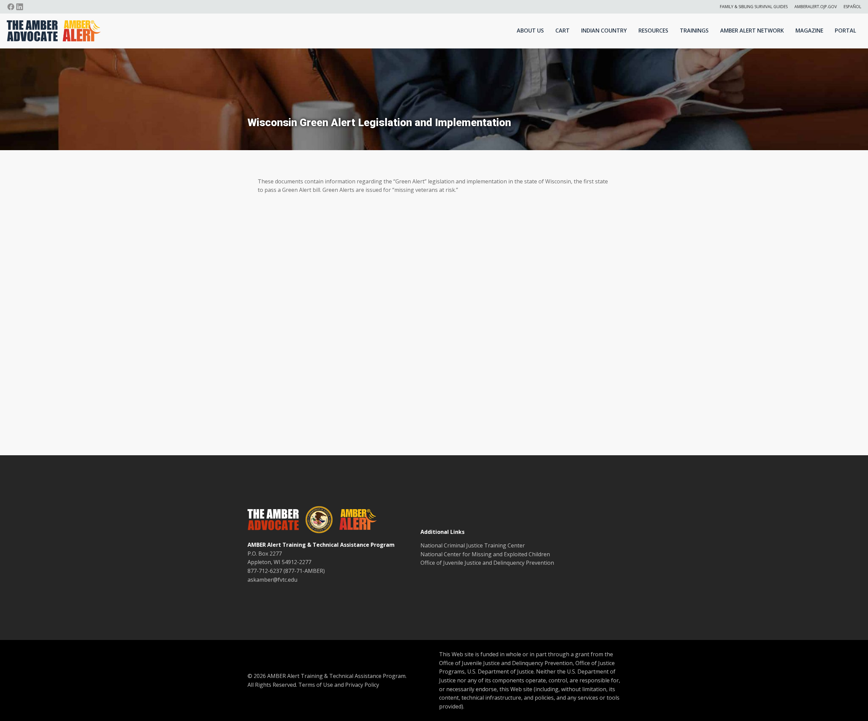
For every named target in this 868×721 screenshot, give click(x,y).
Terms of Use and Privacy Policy (338, 684)
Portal (845, 30)
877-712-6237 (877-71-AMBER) (286, 571)
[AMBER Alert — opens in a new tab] (355, 520)
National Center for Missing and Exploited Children (485, 554)
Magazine (809, 30)
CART (562, 30)
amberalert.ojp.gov (815, 6)
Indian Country (604, 30)
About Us (530, 30)
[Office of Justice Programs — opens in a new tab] (316, 521)
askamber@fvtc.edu (272, 579)
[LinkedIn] (19, 6)
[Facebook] (10, 6)
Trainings (694, 30)
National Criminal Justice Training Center (472, 545)
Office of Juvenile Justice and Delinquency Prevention (487, 562)
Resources (653, 30)
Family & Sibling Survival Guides (754, 6)
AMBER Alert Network (752, 30)
